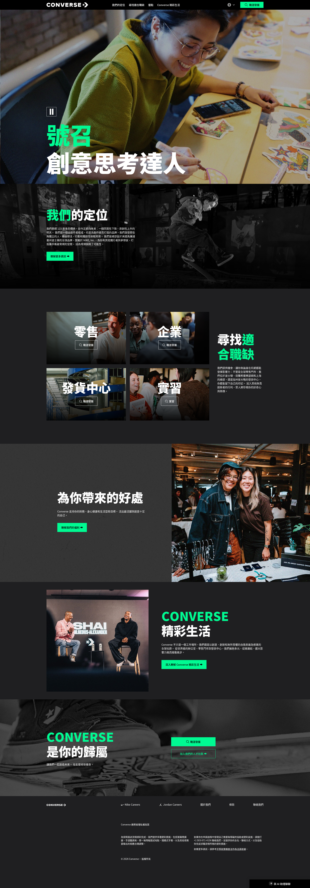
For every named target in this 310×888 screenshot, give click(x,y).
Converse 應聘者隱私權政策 (135, 824)
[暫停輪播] (51, 111)
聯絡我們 (258, 804)
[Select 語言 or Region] (231, 5)
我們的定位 (118, 5)
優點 (150, 5)
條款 (231, 804)
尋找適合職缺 (136, 5)
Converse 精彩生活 (168, 5)
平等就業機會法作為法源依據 (231, 849)
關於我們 (205, 804)
